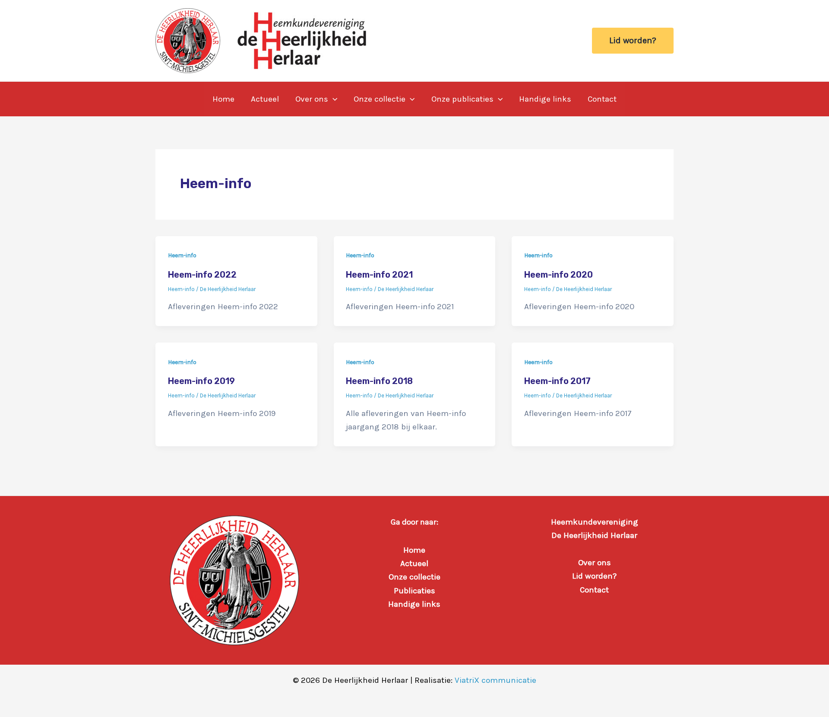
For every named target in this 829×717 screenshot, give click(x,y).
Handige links (545, 99)
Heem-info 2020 (558, 274)
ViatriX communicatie (495, 680)
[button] (633, 41)
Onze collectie (379, 99)
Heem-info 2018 (379, 381)
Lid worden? (594, 576)
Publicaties (414, 590)
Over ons (311, 99)
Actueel (265, 99)
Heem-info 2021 (379, 274)
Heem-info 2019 (201, 381)
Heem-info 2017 (557, 381)
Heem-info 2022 (202, 274)
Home (223, 99)
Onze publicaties (462, 99)
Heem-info (182, 255)
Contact (602, 99)
